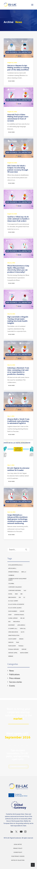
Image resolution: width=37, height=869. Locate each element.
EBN (21, 594)
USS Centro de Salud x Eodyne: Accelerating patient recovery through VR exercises (17, 169)
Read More (11, 81)
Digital (10, 594)
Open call (23, 628)
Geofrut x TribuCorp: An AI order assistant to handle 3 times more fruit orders (18, 219)
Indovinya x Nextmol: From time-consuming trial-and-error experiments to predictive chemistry (18, 371)
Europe (22, 611)
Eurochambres (12, 611)
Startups (10, 642)
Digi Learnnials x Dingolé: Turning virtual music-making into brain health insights (17, 320)
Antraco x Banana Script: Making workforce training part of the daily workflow (18, 67)
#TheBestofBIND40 (13, 572)
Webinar (10, 656)
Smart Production (13, 635)
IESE (9, 621)
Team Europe (12, 646)
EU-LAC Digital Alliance (14, 607)
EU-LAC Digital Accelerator (16, 604)
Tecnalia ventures (13, 649)
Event (10, 614)
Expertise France (19, 614)
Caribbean (11, 575)
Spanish (21, 639)
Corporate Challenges (15, 587)
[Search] (18, 549)
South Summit (12, 639)
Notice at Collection (17, 860)
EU (24, 597)
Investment (11, 625)
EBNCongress (12, 597)
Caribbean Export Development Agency (17, 579)
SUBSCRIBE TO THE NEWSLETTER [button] (18, 766)
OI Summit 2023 (12, 628)
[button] (32, 5)
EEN (20, 597)
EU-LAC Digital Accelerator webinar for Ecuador (18, 469)
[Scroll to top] (33, 865)
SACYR (22, 632)
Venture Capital (12, 652)
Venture (24, 649)
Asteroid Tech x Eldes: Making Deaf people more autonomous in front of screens (17, 117)
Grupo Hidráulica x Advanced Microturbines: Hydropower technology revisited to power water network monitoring (17, 519)
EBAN (16, 594)
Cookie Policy (18, 852)
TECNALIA (20, 646)
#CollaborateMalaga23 (15, 565)
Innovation (16, 621)
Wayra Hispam (24, 652)
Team (17, 642)
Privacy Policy (17, 848)
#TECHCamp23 (12, 568)
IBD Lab (22, 618)
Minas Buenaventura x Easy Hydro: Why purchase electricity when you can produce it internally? (18, 269)
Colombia (11, 583)
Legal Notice (18, 844)
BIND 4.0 (23, 572)
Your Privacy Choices (17, 856)
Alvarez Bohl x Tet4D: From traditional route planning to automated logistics (18, 421)
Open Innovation (13, 632)
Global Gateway (13, 618)
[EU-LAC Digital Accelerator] (10, 5)
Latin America (21, 625)
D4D (25, 590)
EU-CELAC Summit (13, 601)
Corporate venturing (14, 590)
